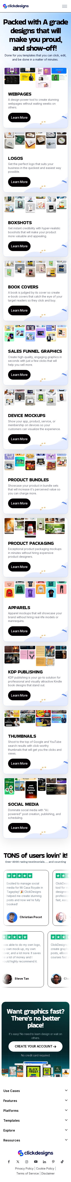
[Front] (16, 6)
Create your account (34, 1046)
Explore (9, 1130)
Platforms (11, 1111)
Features (10, 1101)
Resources (11, 1140)
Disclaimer (48, 1173)
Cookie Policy (45, 1168)
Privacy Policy (24, 1168)
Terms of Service (27, 1173)
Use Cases (11, 1091)
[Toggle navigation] (64, 6)
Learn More (19, 117)
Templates (11, 1120)
